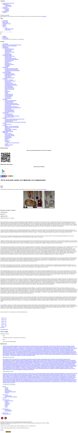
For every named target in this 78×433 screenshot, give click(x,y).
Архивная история (8, 86)
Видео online (5, 21)
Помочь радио (3, 177)
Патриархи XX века (9, 102)
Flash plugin (44, 16)
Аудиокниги (7, 403)
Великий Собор (8, 57)
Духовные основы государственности (12, 70)
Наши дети (7, 145)
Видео (6, 406)
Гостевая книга (6, 11)
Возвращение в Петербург (10, 74)
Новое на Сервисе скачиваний (11, 396)
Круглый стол (7, 140)
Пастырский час (8, 63)
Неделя (6, 143)
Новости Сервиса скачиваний (11, 129)
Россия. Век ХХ (8, 108)
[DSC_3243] (3, 318)
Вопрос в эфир (6, 22)
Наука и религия (8, 133)
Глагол (6, 90)
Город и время (8, 76)
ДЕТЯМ (4, 123)
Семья (6, 139)
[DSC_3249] (3, 326)
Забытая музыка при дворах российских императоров (15, 122)
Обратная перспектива (9, 89)
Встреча (6, 92)
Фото (6, 27)
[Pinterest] (6, 176)
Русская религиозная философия (11, 68)
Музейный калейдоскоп (9, 77)
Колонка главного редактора (10, 58)
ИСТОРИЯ (5, 99)
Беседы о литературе (9, 79)
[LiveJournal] (4, 176)
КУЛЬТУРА (5, 37)
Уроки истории (8, 105)
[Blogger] (7, 176)
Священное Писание (9, 400)
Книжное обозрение (9, 95)
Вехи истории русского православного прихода (12, 44)
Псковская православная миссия (11, 106)
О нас (4, 26)
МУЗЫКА (5, 117)
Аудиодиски (5, 7)
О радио (6, 387)
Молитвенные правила (9, 64)
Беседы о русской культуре (10, 80)
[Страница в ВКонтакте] (2, 418)
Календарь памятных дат (10, 109)
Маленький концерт (9, 121)
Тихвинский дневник (9, 60)
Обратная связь (8, 130)
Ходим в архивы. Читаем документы (12, 104)
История (6, 404)
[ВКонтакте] (1, 176)
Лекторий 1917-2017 (7, 413)
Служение (7, 66)
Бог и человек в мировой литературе (12, 115)
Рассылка (4, 397)
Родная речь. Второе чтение (10, 83)
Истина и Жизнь (8, 54)
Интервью (7, 10)
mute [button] (2, 187)
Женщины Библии (8, 49)
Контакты (5, 12)
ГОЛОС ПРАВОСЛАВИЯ (8, 131)
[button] (0, 14)
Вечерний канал (8, 136)
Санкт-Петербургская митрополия (11, 59)
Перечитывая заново (9, 114)
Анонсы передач (8, 395)
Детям (6, 405)
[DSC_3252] (3, 324)
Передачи (4, 25)
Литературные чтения (9, 116)
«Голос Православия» (9, 28)
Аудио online (5, 20)
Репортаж (7, 141)
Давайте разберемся (9, 144)
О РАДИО (5, 125)
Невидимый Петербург (9, 73)
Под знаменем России (9, 110)
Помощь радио (6, 4)
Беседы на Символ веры (9, 56)
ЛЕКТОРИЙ (5, 67)
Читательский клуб (9, 113)
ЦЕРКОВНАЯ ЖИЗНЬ (7, 55)
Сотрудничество (8, 6)
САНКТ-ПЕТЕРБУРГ (7, 72)
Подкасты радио (6, 8)
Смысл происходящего (9, 134)
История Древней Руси (9, 101)
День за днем (5, 394)
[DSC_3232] (3, 322)
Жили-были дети (8, 124)
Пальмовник (7, 65)
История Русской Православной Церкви (13, 107)
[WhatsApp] (12, 176)
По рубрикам (5, 43)
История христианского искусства (11, 69)
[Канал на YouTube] (5, 418)
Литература (7, 402)
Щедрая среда (7, 128)
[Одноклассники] (9, 176)
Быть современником (9, 87)
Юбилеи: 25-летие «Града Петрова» (10, 45)
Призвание (7, 138)
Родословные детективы (10, 111)
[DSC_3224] (3, 321)
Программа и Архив (7, 23)
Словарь (6, 93)
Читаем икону (7, 71)
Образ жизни (7, 91)
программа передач (4, 329)
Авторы (4, 24)
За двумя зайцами (8, 96)
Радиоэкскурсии (8, 98)
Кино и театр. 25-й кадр (9, 88)
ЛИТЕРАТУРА (6, 112)
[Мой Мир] (10, 176)
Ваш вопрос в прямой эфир (10, 391)
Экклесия (7, 62)
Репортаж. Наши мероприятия (13, 142)
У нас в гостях (8, 97)
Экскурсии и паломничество (8, 3)
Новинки (7, 9)
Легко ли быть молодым (9, 135)
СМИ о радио (7, 29)
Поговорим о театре (9, 82)
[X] (2, 176)
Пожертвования (8, 5)
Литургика (7, 53)
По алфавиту (5, 46)
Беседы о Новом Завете (9, 48)
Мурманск (2, 327)
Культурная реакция (9, 94)
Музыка (6, 401)
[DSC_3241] (3, 319)
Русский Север (6, 38)
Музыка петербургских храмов (11, 120)
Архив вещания (8, 390)
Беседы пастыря (8, 61)
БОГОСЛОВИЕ (6, 47)
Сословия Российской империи (11, 103)
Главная (4, 36)
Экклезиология (8, 50)
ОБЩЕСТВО (5, 132)
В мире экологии (8, 137)
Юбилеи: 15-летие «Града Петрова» (12, 126)
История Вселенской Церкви (10, 100)
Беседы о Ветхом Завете (9, 52)
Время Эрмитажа (8, 75)
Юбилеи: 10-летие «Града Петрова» (12, 127)
